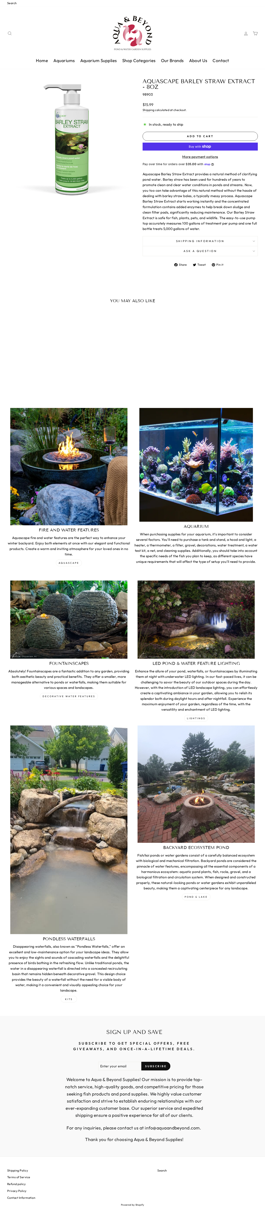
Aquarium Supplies (98, 60)
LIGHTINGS (196, 718)
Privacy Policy (16, 1191)
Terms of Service (18, 1177)
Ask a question (200, 251)
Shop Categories (139, 60)
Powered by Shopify (132, 1204)
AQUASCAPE (69, 562)
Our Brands (172, 60)
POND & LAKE (196, 896)
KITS (69, 999)
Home (42, 60)
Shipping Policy (17, 1170)
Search (12, 3)
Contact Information (21, 1198)
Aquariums (64, 60)
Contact (221, 60)
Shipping (148, 110)
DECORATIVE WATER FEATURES (69, 696)
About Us (198, 60)
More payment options (200, 157)
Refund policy (16, 1184)
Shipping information (200, 241)
